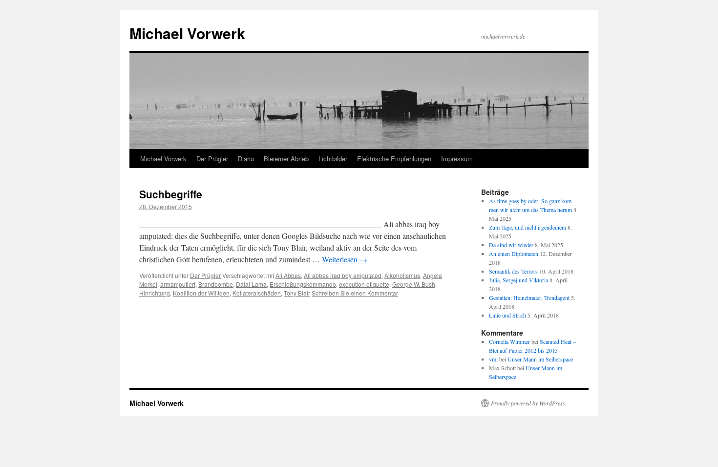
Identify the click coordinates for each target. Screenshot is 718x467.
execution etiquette (364, 284)
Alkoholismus (402, 275)
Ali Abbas (288, 275)
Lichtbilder (332, 158)
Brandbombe (215, 284)
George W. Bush (413, 284)
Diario (246, 158)
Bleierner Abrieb (286, 158)
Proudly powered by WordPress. (529, 403)
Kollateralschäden (256, 293)
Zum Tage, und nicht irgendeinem (527, 227)
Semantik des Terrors (513, 271)
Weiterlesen (344, 259)
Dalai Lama (251, 284)
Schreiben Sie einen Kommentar (355, 293)
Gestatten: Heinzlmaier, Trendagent (529, 297)
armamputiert (177, 284)
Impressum (457, 158)
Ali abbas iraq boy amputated (342, 275)
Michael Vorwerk (187, 32)
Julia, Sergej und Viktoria (518, 280)
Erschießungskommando (303, 284)
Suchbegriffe (170, 194)
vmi (493, 359)
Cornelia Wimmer (509, 341)
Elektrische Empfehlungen (394, 158)
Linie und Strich (507, 315)
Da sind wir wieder (511, 245)
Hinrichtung (154, 293)
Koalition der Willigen (201, 293)
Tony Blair (297, 293)
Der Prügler (212, 158)
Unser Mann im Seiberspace (540, 359)
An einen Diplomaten (513, 253)
